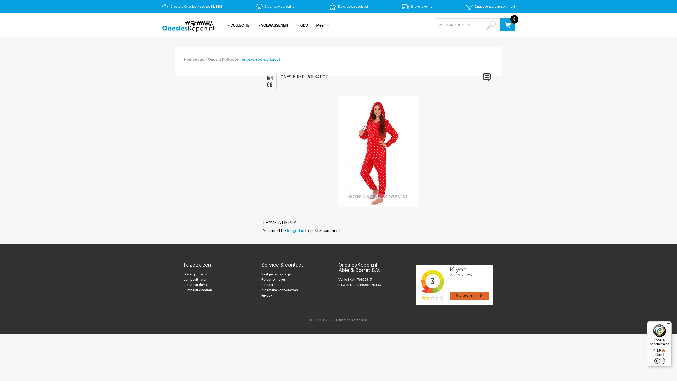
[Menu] (668, 324)
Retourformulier (273, 280)
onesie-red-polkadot (261, 59)
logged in (295, 230)
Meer (318, 26)
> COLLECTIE (238, 25)
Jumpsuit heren (195, 280)
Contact (267, 285)
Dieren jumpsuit (195, 274)
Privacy (266, 295)
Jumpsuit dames (196, 285)
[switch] (659, 361)
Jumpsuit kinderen (198, 290)
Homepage (194, 59)
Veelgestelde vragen (276, 274)
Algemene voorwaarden (279, 290)
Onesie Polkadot (223, 59)
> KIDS (302, 25)
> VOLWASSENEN (273, 25)
